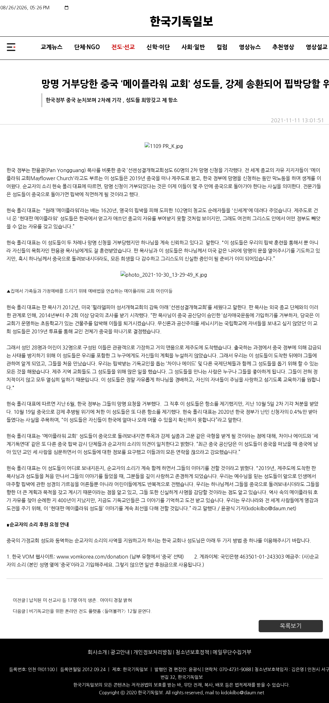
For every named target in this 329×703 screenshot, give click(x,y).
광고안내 (120, 652)
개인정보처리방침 (152, 652)
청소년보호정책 (192, 652)
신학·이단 (158, 47)
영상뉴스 (250, 47)
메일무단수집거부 (232, 652)
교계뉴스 (52, 47)
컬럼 (222, 47)
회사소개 (97, 652)
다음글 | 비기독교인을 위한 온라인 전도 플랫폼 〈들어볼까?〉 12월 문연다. (82, 611)
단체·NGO (87, 47)
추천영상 (283, 47)
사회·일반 (193, 47)
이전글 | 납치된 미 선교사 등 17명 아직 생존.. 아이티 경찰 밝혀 (72, 600)
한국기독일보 (181, 20)
